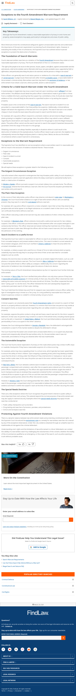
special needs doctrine (49, 399)
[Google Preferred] (35, 649)
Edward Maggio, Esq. (37, 19)
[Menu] (2, 3)
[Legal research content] (72, 674)
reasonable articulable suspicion (14, 279)
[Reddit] (29, 649)
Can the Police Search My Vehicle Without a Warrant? (21, 563)
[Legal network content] (72, 680)
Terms (3, 691)
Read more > (8, 489)
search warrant (66, 75)
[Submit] (71, 520)
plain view (58, 197)
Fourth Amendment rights (42, 303)
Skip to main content (38, 2)
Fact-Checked (27, 23)
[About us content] (72, 656)
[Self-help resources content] (72, 668)
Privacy (10, 691)
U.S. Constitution (6, 9)
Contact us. (8, 626)
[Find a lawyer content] (72, 662)
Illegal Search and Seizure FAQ (13, 566)
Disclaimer (18, 691)
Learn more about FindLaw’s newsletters (14, 527)
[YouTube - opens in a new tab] (9, 649)
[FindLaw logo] (10, 3)
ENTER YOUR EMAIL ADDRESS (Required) (14, 634)
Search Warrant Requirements (13, 560)
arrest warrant (9, 78)
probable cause (51, 78)
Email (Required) (8, 516)
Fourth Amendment (19, 9)
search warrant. (36, 105)
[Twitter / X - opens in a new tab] (16, 649)
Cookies (27, 691)
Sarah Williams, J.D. (9, 19)
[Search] (72, 3)
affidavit (62, 91)
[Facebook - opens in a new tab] (3, 649)
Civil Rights (5, 592)
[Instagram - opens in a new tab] (22, 649)
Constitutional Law (8, 586)
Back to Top (39, 604)
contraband (32, 202)
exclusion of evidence (57, 80)
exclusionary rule (32, 420)
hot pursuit (7, 187)
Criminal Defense (8, 580)
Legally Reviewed (10, 23)
